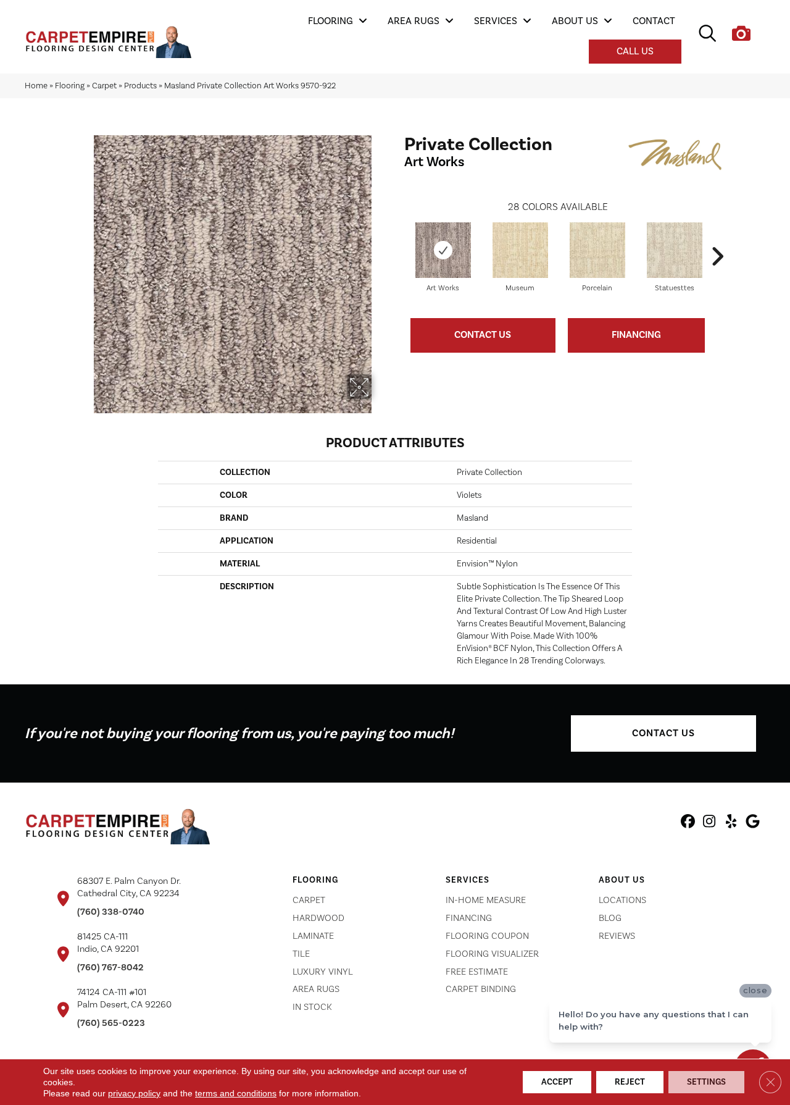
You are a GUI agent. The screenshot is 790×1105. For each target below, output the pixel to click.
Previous (398, 238)
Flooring (70, 85)
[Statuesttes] (674, 250)
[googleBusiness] (753, 823)
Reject (630, 1082)
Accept (557, 1082)
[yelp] (731, 823)
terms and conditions (235, 1093)
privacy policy (134, 1093)
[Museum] (520, 250)
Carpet (104, 85)
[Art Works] (443, 250)
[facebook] (688, 823)
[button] (663, 733)
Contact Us (482, 335)
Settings (706, 1082)
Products (140, 85)
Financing (636, 335)
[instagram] (709, 823)
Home (36, 85)
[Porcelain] (597, 250)
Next (717, 238)
